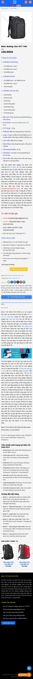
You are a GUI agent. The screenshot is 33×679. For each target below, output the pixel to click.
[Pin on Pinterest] (20, 282)
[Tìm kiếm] (26, 2)
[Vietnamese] (11, 5)
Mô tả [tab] (2, 304)
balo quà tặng (13, 319)
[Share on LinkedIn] (24, 282)
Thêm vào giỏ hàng (19, 269)
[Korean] (20, 5)
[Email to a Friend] (17, 282)
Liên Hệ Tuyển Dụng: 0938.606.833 (14, 615)
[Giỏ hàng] (30, 2)
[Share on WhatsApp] (8, 282)
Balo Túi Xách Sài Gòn (14, 278)
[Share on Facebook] (11, 282)
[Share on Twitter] (14, 282)
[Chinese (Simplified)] (22, 5)
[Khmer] (15, 5)
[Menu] (2, 2)
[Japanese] (17, 5)
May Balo (13, 8)
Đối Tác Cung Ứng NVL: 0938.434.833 (14, 618)
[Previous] (1, 557)
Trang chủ (4, 8)
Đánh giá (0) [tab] (4, 307)
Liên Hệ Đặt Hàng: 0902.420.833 (13, 612)
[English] (13, 5)
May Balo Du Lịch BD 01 (24, 563)
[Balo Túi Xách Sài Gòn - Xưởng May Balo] (14, 2)
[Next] (32, 557)
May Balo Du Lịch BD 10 (8, 563)
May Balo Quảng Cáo (18, 275)
